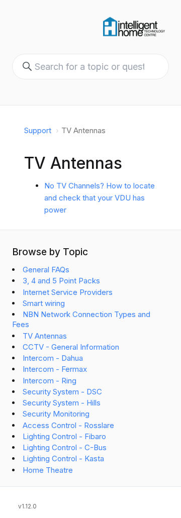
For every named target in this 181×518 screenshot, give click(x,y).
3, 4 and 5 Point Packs (61, 280)
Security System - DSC (62, 391)
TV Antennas (45, 336)
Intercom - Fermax (55, 369)
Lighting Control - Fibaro (64, 436)
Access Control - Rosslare (68, 425)
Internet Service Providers (68, 292)
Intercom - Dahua (53, 358)
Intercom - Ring (49, 380)
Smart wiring (44, 303)
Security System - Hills (62, 402)
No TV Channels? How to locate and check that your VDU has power (99, 198)
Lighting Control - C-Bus (65, 447)
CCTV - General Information (71, 347)
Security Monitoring (56, 414)
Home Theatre (48, 470)
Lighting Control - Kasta (63, 458)
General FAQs (46, 269)
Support (37, 130)
